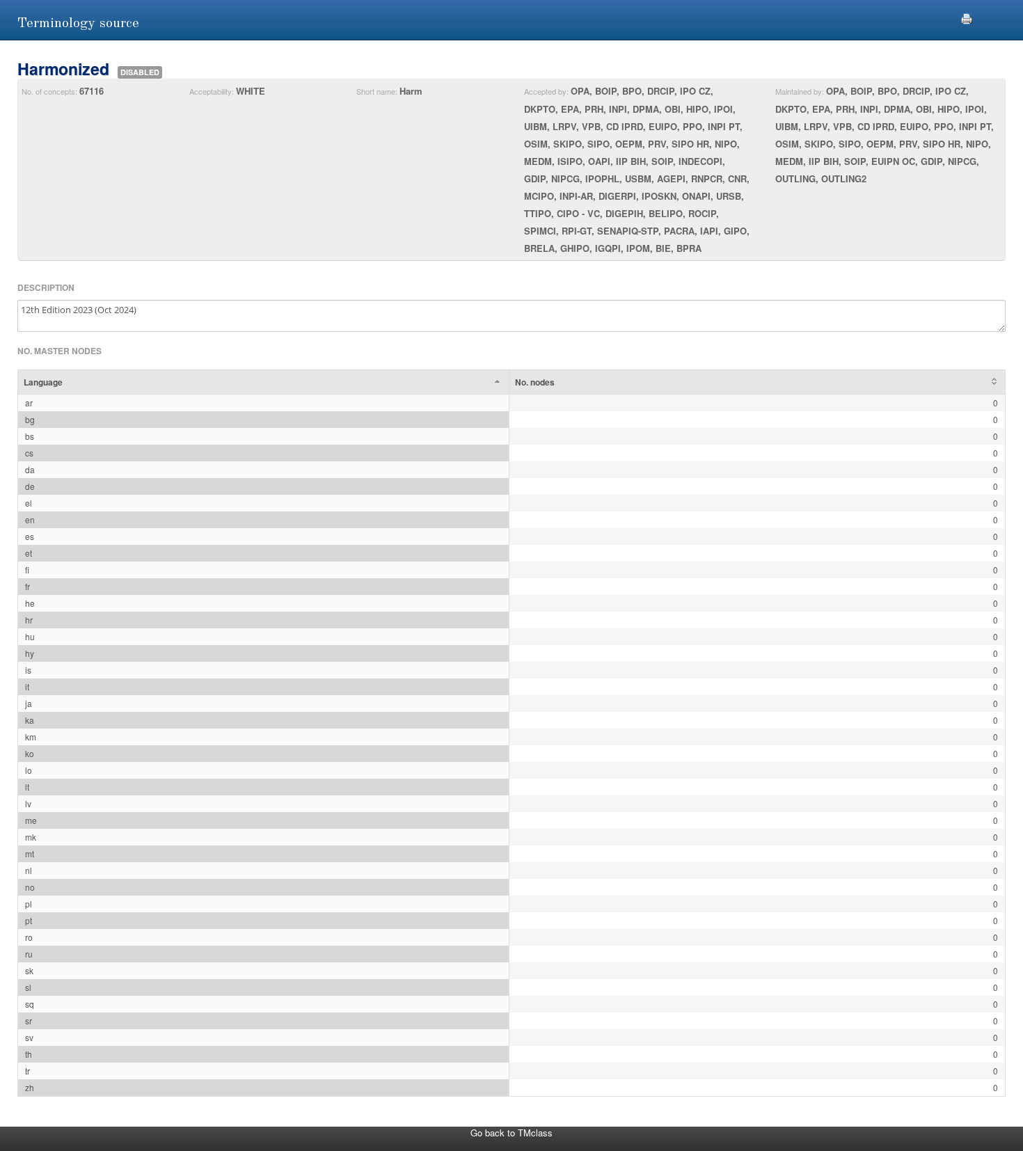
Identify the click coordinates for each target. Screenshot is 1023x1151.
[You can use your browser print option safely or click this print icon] (966, 17)
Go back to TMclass (511, 1132)
